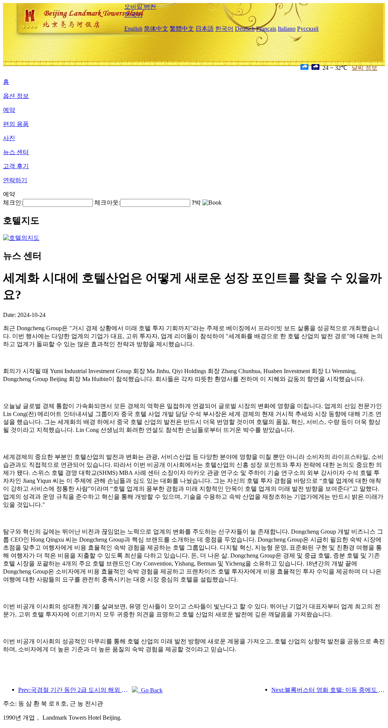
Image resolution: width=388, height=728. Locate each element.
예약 (9, 110)
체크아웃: (107, 202)
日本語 (205, 28)
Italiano (287, 28)
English (133, 28)
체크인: (13, 202)
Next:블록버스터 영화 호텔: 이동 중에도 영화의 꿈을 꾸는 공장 (328, 690)
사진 (9, 138)
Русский (308, 28)
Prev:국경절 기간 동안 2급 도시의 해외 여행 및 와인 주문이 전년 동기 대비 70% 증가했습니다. (75, 690)
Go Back (150, 690)
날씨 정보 (364, 68)
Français (266, 28)
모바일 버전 (140, 6)
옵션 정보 (16, 96)
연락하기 (15, 180)
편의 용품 (16, 124)
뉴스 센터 (16, 152)
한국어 (133, 14)
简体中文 (156, 28)
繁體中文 (182, 28)
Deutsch (245, 28)
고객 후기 (16, 166)
